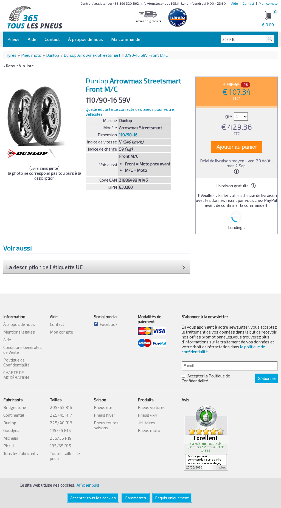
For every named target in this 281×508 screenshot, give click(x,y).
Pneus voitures (151, 407)
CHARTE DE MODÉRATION (16, 375)
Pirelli (8, 445)
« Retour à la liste (18, 65)
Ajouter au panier (237, 147)
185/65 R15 (60, 445)
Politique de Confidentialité (16, 362)
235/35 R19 (60, 438)
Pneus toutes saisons (106, 425)
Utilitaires (146, 422)
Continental (13, 415)
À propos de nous (85, 39)
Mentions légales (19, 331)
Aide (234, 3)
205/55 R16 (61, 407)
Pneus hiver (104, 415)
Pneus (13, 39)
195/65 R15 (60, 430)
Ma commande (125, 39)
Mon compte (268, 3)
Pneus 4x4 (147, 415)
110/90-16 (128, 134)
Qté (229, 116)
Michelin (10, 438)
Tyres (11, 55)
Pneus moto (149, 430)
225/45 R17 (61, 415)
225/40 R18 (61, 422)
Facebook (107, 324)
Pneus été (103, 407)
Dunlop (52, 55)
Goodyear (12, 430)
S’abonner (267, 378)
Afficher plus (88, 484)
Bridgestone (14, 407)
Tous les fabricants (20, 453)
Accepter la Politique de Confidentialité (206, 378)
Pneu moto (31, 55)
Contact (248, 3)
